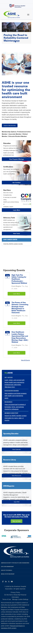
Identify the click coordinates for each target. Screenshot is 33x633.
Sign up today (17, 521)
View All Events (25, 360)
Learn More (16, 294)
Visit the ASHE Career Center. (13, 244)
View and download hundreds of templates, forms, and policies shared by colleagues (15, 406)
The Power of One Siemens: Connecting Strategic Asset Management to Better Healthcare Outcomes (20, 308)
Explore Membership (10, 125)
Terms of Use (6, 599)
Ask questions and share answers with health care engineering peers (15, 395)
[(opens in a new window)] (20, 536)
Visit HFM (16, 502)
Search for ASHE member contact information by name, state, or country (15, 418)
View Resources (16, 476)
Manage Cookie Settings (20, 599)
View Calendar (16, 449)
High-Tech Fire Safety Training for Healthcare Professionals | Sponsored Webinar (19, 279)
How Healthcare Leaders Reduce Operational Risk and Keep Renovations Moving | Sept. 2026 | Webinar (20, 337)
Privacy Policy (15, 592)
